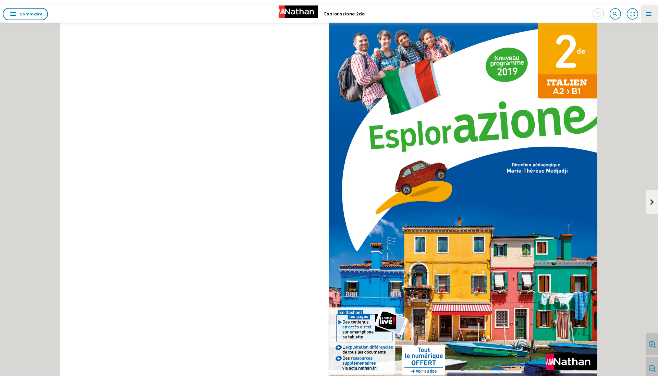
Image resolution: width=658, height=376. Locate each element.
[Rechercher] (615, 14)
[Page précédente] (598, 14)
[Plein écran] (632, 14)
